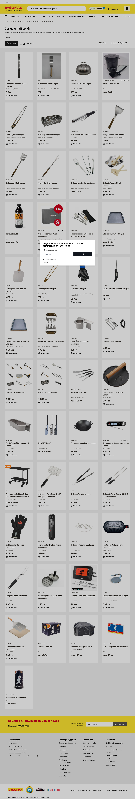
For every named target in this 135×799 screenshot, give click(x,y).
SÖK (83, 254)
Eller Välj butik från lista (49, 260)
